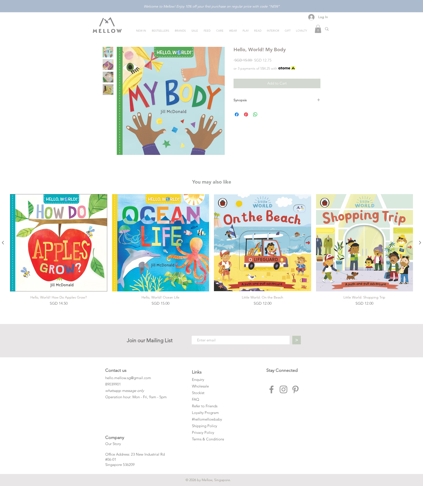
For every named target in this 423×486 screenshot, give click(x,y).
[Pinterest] (295, 389)
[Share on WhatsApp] (255, 114)
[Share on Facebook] (237, 114)
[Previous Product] (3, 243)
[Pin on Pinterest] (246, 114)
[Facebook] (271, 389)
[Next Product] (420, 243)
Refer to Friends (204, 406)
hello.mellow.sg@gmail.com (128, 377)
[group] (211, 250)
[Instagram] (283, 389)
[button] (318, 29)
